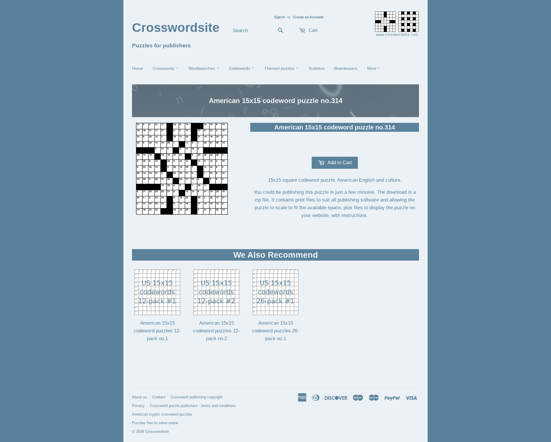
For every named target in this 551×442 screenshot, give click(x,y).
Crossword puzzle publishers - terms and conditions (193, 406)
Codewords (240, 68)
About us (139, 397)
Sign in (279, 17)
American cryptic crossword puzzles (162, 414)
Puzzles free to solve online (155, 423)
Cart (312, 30)
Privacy (138, 406)
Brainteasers (345, 68)
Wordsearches (202, 68)
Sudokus (317, 68)
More (372, 68)
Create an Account (308, 17)
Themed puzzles (280, 68)
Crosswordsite (175, 27)
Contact (158, 397)
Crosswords (164, 68)
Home (137, 68)
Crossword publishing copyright (196, 397)
